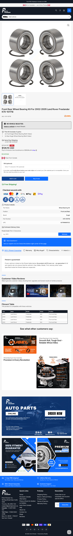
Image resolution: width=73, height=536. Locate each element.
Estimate (64, 234)
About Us (22, 510)
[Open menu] (69, 10)
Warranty (29, 250)
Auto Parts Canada (25, 505)
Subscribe (65, 505)
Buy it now (36, 178)
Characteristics (54, 250)
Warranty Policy (42, 503)
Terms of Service (42, 501)
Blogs (21, 514)
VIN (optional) (8, 163)
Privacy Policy (41, 499)
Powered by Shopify (43, 533)
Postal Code (11, 231)
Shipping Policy (42, 494)
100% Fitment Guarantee (12, 250)
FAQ (20, 507)
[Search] (56, 10)
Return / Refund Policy (44, 497)
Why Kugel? (40, 250)
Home (21, 494)
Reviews (22, 516)
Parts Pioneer (33, 533)
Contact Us (23, 512)
